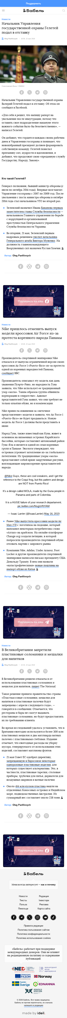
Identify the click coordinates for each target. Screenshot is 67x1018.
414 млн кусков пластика (30, 786)
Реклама (43, 904)
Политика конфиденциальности (33, 934)
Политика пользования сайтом (33, 930)
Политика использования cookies (33, 938)
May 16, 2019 (51, 513)
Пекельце (23, 908)
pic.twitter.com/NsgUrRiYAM (34, 506)
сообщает (8, 373)
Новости (23, 896)
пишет (35, 686)
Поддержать (33, 3)
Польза (23, 904)
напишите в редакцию (33, 1005)
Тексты (23, 900)
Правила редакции (33, 925)
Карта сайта (44, 908)
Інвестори (44, 900)
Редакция (44, 896)
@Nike (8, 475)
